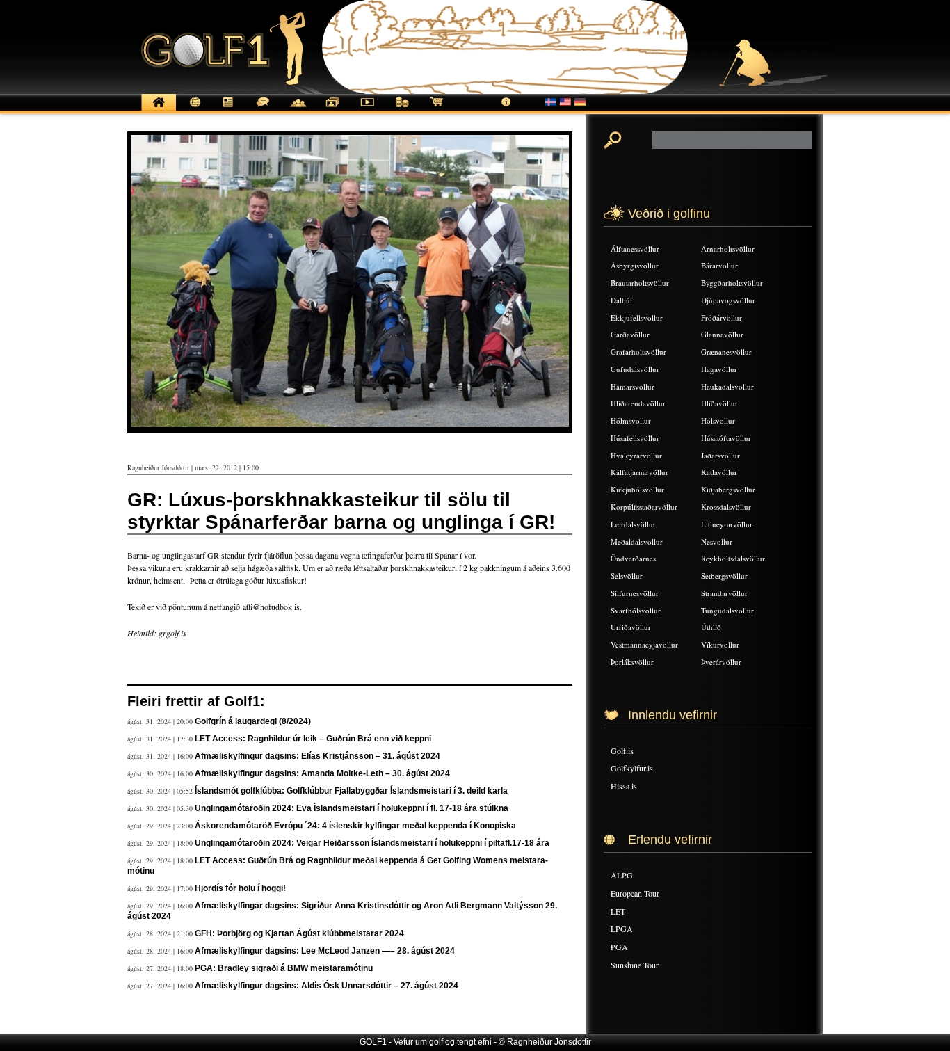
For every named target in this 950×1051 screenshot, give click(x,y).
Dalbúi (621, 300)
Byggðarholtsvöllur (732, 283)
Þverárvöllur (721, 662)
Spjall (262, 109)
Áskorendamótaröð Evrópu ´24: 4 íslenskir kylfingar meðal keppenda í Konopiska (355, 826)
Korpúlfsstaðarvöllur (644, 507)
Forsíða (158, 109)
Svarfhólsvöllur (636, 610)
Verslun (436, 109)
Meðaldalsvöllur (637, 541)
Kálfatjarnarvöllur (639, 472)
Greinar (228, 109)
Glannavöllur (722, 334)
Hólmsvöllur (631, 420)
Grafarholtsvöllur (638, 351)
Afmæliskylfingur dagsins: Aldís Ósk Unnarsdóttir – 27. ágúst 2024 (326, 985)
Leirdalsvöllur (633, 524)
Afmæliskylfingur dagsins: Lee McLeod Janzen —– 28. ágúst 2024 (325, 951)
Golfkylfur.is (632, 767)
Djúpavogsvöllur (728, 300)
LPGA (622, 928)
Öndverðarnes (633, 558)
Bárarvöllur (719, 265)
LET (618, 911)
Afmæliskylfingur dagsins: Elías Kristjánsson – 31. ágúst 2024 (317, 756)
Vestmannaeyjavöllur (644, 644)
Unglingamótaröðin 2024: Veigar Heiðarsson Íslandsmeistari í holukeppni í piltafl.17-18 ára (372, 843)
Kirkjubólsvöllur (637, 489)
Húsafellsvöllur (635, 438)
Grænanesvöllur (726, 351)
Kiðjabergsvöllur (728, 489)
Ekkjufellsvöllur (637, 317)
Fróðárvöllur (721, 317)
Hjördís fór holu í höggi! (240, 888)
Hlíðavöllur (719, 403)
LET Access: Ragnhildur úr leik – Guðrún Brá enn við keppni (313, 739)
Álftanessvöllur (635, 248)
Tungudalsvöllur (727, 610)
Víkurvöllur (720, 644)
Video (367, 109)
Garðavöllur (630, 334)
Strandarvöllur (724, 593)
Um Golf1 (506, 109)
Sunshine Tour (635, 964)
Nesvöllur (716, 541)
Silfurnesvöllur (635, 593)
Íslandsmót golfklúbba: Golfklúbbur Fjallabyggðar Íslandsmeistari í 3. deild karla (351, 791)
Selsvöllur (627, 575)
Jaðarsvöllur (720, 455)
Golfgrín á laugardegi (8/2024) (253, 721)
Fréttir (193, 109)
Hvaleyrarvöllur (636, 455)
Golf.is (622, 750)
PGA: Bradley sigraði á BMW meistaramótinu (284, 968)
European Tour (635, 893)
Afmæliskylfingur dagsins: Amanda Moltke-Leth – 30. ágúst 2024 (322, 773)
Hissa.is (624, 786)
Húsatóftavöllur (726, 438)
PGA (619, 946)
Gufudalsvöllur (635, 369)
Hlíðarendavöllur (638, 403)
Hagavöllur (719, 369)
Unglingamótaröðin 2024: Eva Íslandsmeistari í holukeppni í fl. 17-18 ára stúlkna (351, 808)
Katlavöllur (719, 472)
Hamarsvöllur (632, 386)
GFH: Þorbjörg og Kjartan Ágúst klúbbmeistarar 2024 (299, 933)
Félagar (297, 109)
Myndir (332, 109)
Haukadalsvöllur (727, 386)
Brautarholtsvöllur (640, 283)
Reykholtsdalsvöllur (733, 558)
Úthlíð (711, 627)
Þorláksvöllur (632, 662)
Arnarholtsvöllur (728, 248)
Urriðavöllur (631, 627)
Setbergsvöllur (724, 575)
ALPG (622, 875)
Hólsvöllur (718, 420)
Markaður (402, 109)
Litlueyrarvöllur (726, 524)
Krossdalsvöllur (726, 507)
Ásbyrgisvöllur (635, 265)
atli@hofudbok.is (271, 606)
